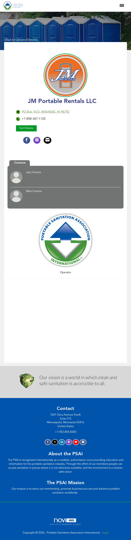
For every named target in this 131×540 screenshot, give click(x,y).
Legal (105, 532)
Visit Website (26, 128)
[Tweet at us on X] (55, 442)
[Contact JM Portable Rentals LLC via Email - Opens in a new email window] (47, 140)
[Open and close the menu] (75, 6)
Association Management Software (65, 524)
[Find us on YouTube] (76, 442)
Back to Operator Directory (22, 40)
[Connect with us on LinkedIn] (62, 442)
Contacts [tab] (20, 163)
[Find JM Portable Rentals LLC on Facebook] (27, 140)
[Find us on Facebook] (48, 442)
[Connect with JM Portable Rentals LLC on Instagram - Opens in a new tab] (37, 140)
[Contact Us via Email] (83, 442)
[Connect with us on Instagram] (69, 442)
